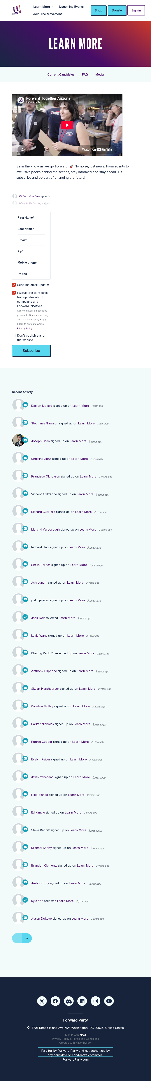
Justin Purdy (40, 883)
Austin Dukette (41, 918)
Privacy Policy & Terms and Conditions (75, 1038)
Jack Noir (38, 618)
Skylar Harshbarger (45, 688)
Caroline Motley (42, 706)
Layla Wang (39, 635)
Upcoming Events (71, 6)
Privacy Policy (24, 328)
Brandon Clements (44, 865)
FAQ (85, 74)
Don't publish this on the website (31, 338)
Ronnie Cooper (41, 742)
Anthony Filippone (44, 671)
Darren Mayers (41, 405)
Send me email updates (33, 285)
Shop (98, 10)
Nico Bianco (39, 795)
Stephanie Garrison (44, 423)
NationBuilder (84, 1042)
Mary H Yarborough (45, 529)
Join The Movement (48, 14)
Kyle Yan (37, 901)
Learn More (42, 6)
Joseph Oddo (40, 441)
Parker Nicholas (42, 724)
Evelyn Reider (40, 759)
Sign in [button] (136, 10)
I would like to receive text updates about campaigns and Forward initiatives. (33, 310)
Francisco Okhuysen (45, 476)
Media (99, 74)
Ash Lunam (39, 582)
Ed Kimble (38, 812)
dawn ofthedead (42, 777)
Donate (117, 10)
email (83, 1034)
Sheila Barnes (40, 565)
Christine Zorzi (41, 459)
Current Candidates (61, 74)
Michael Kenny (41, 848)
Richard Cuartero (29, 196)
